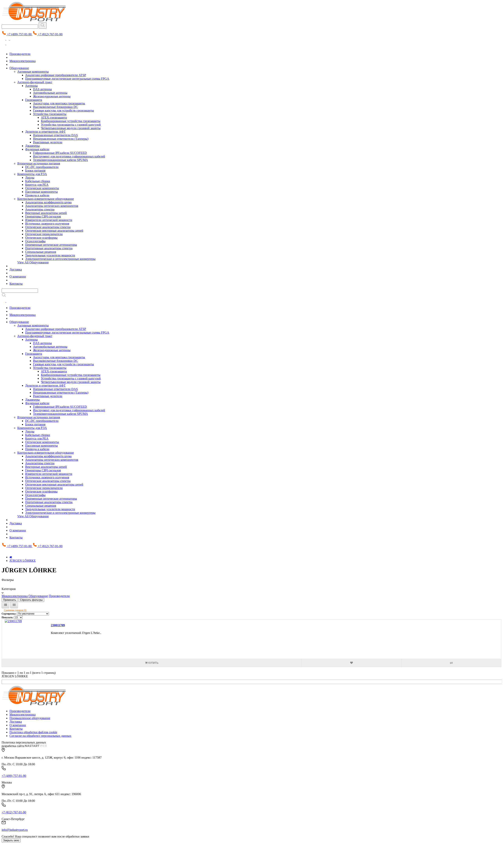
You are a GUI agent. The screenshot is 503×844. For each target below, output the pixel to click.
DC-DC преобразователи (42, 167)
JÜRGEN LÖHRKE (22, 560)
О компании (17, 276)
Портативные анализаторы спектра (49, 248)
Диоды (29, 177)
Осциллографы (35, 241)
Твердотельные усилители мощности (50, 255)
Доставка (15, 269)
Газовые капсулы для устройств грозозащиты (63, 110)
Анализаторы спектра (39, 209)
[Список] (5, 605)
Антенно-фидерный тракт (34, 82)
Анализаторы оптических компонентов (51, 206)
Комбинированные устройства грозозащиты (70, 121)
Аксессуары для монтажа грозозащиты (59, 103)
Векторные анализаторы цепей (46, 213)
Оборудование (19, 68)
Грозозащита (33, 99)
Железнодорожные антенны (52, 96)
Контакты (16, 283)
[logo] (34, 704)
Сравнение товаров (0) (15, 610)
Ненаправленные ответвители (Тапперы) (60, 138)
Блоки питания (35, 170)
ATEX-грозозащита (54, 117)
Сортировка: (9, 613)
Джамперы (32, 145)
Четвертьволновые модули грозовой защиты (71, 128)
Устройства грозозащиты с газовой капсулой (71, 124)
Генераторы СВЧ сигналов (43, 216)
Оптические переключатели (44, 234)
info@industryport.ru (15, 829)
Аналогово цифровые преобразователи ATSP (55, 75)
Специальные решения (40, 251)
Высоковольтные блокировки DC (55, 107)
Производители (19, 54)
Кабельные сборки (37, 181)
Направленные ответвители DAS (55, 135)
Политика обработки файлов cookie (33, 732)
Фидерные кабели (37, 149)
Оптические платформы (41, 237)
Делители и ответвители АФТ (45, 131)
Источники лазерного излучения (47, 223)
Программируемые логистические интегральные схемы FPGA (67, 78)
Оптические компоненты (42, 188)
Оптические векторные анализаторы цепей (54, 230)
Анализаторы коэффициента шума (48, 202)
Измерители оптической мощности (48, 220)
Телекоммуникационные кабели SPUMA (60, 160)
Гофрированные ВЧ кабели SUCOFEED (60, 153)
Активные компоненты (33, 71)
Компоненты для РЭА (32, 174)
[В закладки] (351, 663)
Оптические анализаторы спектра (48, 227)
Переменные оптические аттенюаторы (51, 244)
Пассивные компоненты (41, 191)
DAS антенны (42, 89)
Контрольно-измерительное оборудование (45, 198)
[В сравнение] (451, 663)
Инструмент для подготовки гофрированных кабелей (69, 156)
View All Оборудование (33, 262)
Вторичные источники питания (38, 163)
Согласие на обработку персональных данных (40, 735)
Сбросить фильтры (31, 599)
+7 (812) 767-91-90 (14, 812)
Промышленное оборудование (29, 718)
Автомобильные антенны (50, 92)
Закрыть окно (11, 840)
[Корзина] (12, 39)
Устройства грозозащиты (49, 114)
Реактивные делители (47, 142)
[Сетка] (14, 605)
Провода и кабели (37, 195)
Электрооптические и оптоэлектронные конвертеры (60, 259)
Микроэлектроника (22, 61)
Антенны (31, 85)
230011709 (58, 625)
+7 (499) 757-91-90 (14, 775)
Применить (9, 599)
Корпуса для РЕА (37, 184)
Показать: (7, 617)
